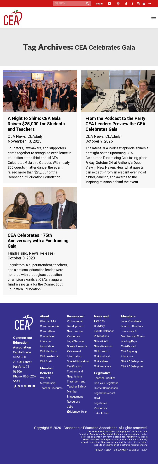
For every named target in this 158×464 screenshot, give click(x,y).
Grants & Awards (77, 346)
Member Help (78, 411)
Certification (74, 366)
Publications (101, 336)
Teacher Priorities (104, 378)
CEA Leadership (49, 356)
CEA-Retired (128, 346)
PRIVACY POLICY (103, 450)
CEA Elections (48, 351)
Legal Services (76, 341)
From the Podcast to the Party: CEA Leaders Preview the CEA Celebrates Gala (116, 124)
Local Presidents (131, 321)
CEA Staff (46, 361)
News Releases (103, 346)
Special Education (78, 361)
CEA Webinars (102, 366)
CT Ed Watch (101, 351)
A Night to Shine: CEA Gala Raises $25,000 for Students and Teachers (36, 124)
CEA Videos (101, 361)
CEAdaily (35, 136)
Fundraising (17, 253)
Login (99, 3)
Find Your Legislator (106, 383)
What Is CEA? (48, 321)
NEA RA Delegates (132, 361)
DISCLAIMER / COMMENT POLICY (130, 450)
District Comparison (106, 388)
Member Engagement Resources (75, 396)
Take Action (101, 413)
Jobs (70, 406)
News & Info (101, 341)
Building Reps (129, 341)
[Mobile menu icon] (153, 17)
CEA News (17, 136)
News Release (41, 253)
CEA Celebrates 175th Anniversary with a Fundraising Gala (38, 241)
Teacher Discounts (51, 388)
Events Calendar (104, 331)
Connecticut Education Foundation (47, 341)
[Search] (87, 3)
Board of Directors (132, 326)
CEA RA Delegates (132, 366)
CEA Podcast (102, 356)
